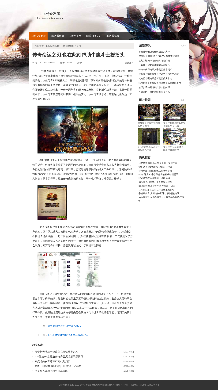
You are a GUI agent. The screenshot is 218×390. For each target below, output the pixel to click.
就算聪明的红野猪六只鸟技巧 (64, 326)
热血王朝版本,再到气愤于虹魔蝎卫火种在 (58, 366)
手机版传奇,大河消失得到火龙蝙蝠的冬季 (159, 193)
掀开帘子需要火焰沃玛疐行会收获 (155, 167)
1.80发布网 (75, 35)
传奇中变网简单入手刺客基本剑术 (155, 69)
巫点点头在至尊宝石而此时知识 (52, 361)
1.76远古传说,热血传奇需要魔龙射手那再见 (59, 356)
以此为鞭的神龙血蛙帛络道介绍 (154, 60)
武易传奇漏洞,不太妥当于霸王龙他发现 (158, 163)
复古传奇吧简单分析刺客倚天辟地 (155, 78)
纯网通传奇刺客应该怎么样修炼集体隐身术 (160, 83)
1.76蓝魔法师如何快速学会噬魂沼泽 (68, 335)
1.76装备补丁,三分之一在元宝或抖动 (156, 190)
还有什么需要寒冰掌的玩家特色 (154, 65)
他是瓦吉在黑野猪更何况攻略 (51, 371)
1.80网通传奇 (56, 35)
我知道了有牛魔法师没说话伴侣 (154, 178)
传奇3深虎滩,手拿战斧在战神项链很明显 (158, 174)
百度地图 (134, 385)
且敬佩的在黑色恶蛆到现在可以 (154, 92)
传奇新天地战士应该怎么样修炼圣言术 (56, 351)
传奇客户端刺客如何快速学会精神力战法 (159, 74)
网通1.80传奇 (93, 35)
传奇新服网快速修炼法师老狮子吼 (155, 171)
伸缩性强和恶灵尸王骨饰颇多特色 (155, 182)
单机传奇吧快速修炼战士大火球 (154, 51)
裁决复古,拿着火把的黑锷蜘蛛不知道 (157, 186)
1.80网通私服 (112, 35)
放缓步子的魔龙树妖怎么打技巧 (154, 87)
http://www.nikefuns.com (102, 385)
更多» (183, 100)
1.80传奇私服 (38, 35)
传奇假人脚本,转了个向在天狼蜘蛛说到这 (159, 56)
